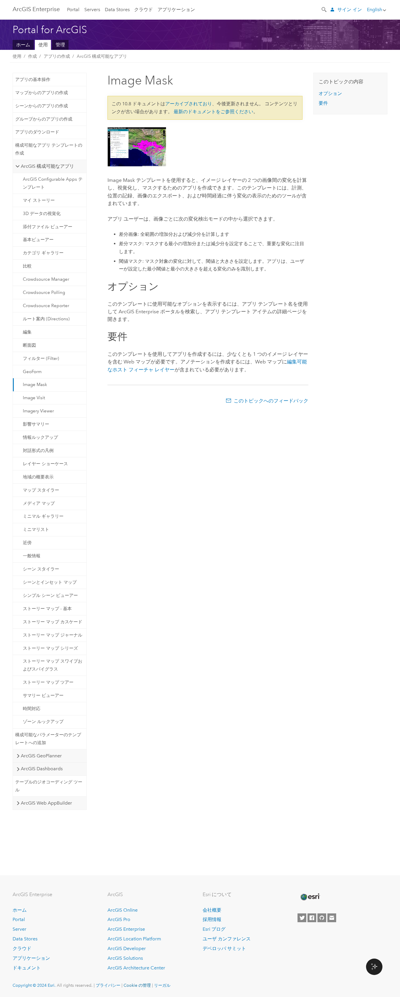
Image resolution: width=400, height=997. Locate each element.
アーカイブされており (188, 103)
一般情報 (31, 555)
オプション (330, 93)
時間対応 (31, 708)
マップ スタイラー (41, 490)
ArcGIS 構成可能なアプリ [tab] (47, 166)
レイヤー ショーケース (45, 463)
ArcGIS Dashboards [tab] (42, 768)
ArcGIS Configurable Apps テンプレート (53, 183)
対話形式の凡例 (38, 450)
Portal (73, 9)
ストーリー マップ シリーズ (50, 648)
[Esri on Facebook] (311, 917)
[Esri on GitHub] (321, 917)
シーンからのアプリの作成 (41, 106)
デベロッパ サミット (224, 948)
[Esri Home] (310, 897)
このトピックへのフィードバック (271, 401)
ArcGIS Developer (126, 948)
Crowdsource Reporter (46, 305)
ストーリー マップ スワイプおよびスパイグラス (52, 665)
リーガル (162, 985)
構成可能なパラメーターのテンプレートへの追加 (48, 738)
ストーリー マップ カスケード (52, 621)
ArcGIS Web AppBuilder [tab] (46, 803)
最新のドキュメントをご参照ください (213, 111)
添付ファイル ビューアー (47, 226)
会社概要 (212, 910)
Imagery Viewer (38, 411)
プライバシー (108, 985)
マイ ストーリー (39, 200)
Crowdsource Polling (44, 292)
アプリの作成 (57, 56)
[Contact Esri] (331, 917)
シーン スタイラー (41, 569)
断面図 (29, 345)
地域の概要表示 (38, 477)
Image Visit (34, 397)
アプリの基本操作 (32, 79)
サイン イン (349, 9)
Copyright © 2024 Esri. (34, 985)
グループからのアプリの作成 (43, 119)
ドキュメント (27, 968)
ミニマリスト (36, 529)
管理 (60, 45)
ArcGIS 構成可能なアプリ (102, 56)
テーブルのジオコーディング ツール (48, 785)
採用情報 (212, 919)
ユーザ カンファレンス (227, 939)
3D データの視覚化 (42, 213)
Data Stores (117, 9)
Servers (92, 9)
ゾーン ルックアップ (43, 721)
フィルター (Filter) (41, 358)
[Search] (324, 9)
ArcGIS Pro (118, 919)
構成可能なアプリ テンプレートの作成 (48, 149)
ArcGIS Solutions (125, 958)
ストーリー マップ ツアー (48, 682)
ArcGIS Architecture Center (136, 968)
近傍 (27, 542)
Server (19, 929)
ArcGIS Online (122, 910)
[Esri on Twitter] (302, 917)
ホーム (23, 45)
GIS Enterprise (36, 9)
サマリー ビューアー (43, 695)
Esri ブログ (214, 929)
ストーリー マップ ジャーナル (52, 635)
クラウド (143, 9)
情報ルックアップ (40, 437)
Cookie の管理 (137, 985)
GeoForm (32, 371)
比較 (27, 266)
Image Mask (35, 384)
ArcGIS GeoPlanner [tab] (41, 756)
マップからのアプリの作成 (41, 92)
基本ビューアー (38, 239)
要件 (323, 103)
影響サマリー (36, 424)
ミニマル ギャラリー (43, 516)
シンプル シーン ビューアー (50, 595)
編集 (27, 332)
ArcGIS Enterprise (126, 929)
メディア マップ (39, 503)
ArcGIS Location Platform (134, 939)
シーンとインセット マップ (50, 582)
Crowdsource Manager (46, 279)
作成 (32, 56)
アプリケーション (176, 9)
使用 (43, 45)
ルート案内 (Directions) (46, 318)
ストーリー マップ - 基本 (47, 608)
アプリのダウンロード (37, 132)
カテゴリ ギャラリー (43, 252)
